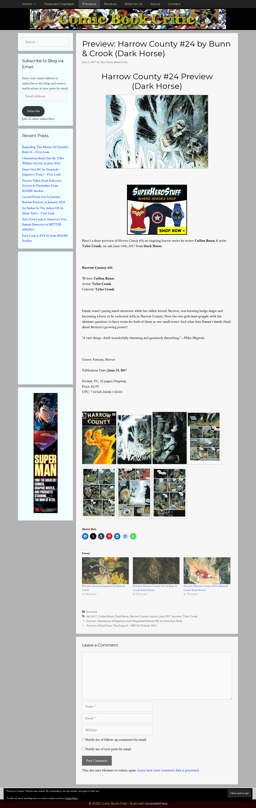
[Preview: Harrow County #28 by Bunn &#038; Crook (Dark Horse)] (207, 570)
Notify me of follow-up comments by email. (116, 739)
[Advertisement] (52, 317)
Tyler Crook (190, 616)
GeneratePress (156, 803)
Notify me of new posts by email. (108, 749)
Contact (174, 4)
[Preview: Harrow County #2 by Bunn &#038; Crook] (105, 570)
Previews (89, 4)
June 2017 (165, 616)
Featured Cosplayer (59, 4)
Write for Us (133, 4)
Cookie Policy (71, 798)
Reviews (110, 4)
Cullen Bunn (106, 616)
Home (27, 4)
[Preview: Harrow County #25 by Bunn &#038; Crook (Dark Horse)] (156, 570)
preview (176, 616)
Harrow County (139, 616)
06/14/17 (91, 616)
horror (154, 616)
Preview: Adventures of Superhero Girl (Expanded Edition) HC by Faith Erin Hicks (134, 621)
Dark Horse (121, 616)
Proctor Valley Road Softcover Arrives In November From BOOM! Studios (41, 185)
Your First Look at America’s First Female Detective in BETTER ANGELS (44, 224)
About (155, 4)
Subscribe (33, 111)
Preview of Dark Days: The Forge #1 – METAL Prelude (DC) (121, 626)
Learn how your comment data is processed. (168, 770)
